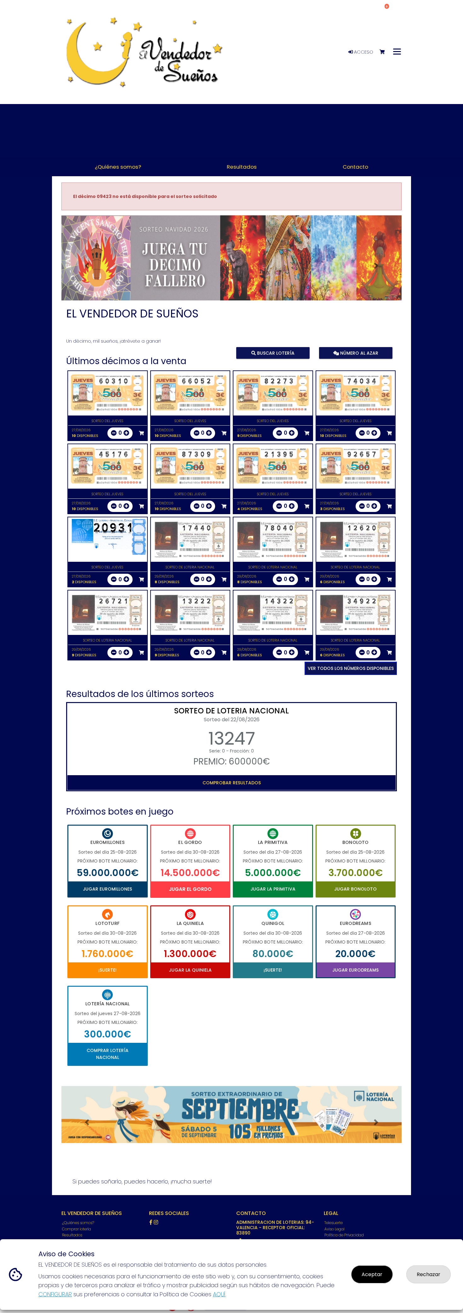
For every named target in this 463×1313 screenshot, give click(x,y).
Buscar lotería (275, 353)
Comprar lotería (76, 1229)
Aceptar (372, 1274)
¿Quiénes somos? (78, 1222)
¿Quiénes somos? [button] (118, 167)
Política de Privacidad (344, 1235)
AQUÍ (219, 1294)
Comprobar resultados (232, 783)
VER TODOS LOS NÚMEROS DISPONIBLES (351, 668)
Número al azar (358, 353)
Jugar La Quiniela (190, 970)
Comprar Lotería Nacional (108, 1053)
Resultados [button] (242, 167)
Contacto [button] (355, 167)
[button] (86, 265)
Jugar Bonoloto (355, 889)
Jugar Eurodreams (355, 970)
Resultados (72, 1235)
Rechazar (428, 1274)
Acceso (363, 52)
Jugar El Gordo (190, 889)
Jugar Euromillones (107, 889)
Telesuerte (333, 1222)
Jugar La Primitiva (272, 889)
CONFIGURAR (55, 1294)
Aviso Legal (334, 1229)
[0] (385, 52)
